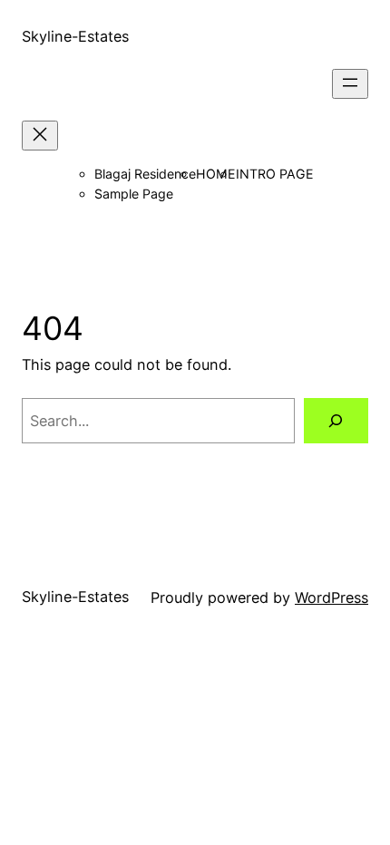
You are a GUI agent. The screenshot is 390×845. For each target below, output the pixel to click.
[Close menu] (40, 136)
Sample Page (133, 193)
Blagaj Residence (145, 173)
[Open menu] (350, 84)
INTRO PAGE (275, 173)
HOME (216, 173)
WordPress (331, 597)
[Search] (336, 420)
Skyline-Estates (75, 36)
